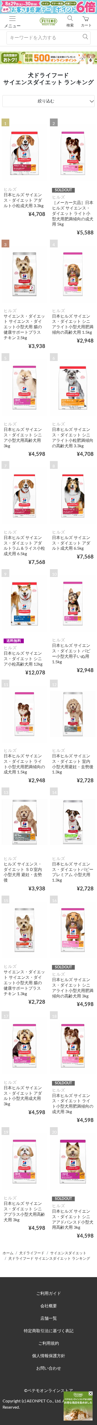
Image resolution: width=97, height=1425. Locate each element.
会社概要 (48, 1306)
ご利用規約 (48, 1343)
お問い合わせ (48, 1368)
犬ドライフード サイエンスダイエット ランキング (49, 1258)
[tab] (48, 101)
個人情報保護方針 (48, 1356)
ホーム (8, 1253)
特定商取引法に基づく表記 (48, 1331)
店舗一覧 (48, 1318)
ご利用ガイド (48, 1293)
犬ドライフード (31, 1253)
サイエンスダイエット (68, 1253)
